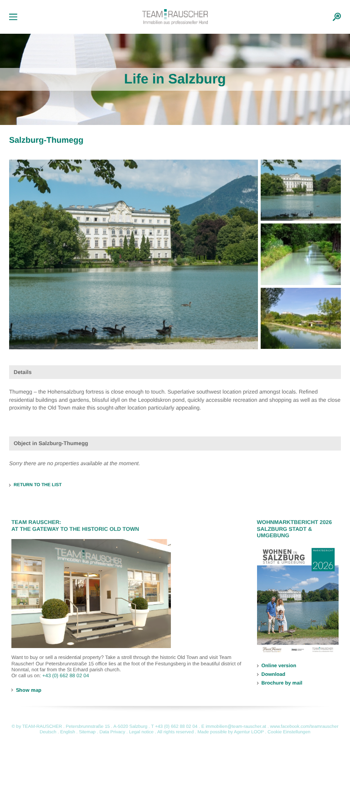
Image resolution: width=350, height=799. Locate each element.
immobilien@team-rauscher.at (236, 726)
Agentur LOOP (248, 732)
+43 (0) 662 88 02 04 (65, 676)
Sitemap (87, 732)
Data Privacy (112, 732)
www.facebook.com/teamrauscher (304, 726)
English (67, 732)
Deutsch (48, 732)
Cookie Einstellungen (289, 732)
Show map (28, 690)
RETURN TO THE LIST (38, 485)
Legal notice (141, 732)
